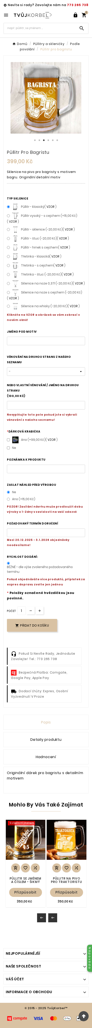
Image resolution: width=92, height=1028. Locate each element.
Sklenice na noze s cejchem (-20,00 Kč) (44, 295)
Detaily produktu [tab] (46, 739)
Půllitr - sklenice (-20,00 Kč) (48, 229)
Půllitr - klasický (38, 206)
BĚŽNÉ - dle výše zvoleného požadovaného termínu (40, 569)
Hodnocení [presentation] (46, 756)
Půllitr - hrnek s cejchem (45, 247)
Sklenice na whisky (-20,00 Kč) (50, 306)
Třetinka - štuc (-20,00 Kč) (47, 274)
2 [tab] (39, 140)
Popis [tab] (46, 722)
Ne (14, 448)
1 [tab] (35, 140)
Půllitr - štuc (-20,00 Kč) (45, 238)
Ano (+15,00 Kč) (23, 499)
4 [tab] (48, 140)
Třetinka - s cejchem (43, 265)
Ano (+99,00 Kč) (39, 439)
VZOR (50, 206)
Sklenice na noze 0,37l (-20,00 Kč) (53, 283)
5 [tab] (52, 140)
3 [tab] (44, 140)
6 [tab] (57, 140)
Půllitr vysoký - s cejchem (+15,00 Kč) (42, 218)
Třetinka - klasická (41, 256)
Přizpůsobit (25, 892)
